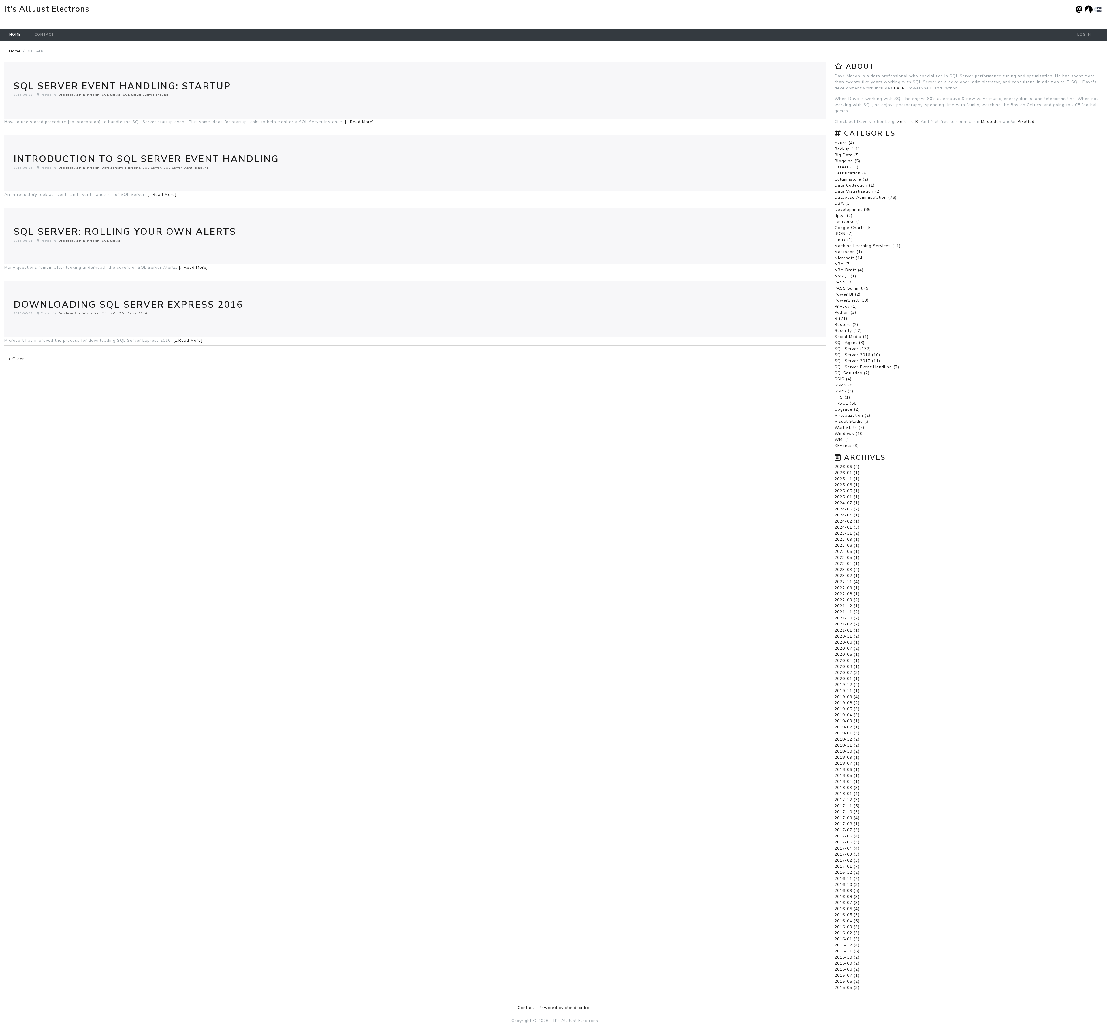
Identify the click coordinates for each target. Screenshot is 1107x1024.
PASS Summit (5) (852, 288)
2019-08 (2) (847, 703)
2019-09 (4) (847, 697)
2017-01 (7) (847, 866)
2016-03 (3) (847, 927)
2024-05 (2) (847, 509)
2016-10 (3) (847, 884)
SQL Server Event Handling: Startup (122, 86)
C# (896, 88)
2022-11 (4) (847, 582)
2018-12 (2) (847, 739)
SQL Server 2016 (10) (857, 355)
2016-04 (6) (847, 921)
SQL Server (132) (853, 349)
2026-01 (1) (847, 473)
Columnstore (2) (851, 179)
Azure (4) (844, 143)
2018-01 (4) (847, 793)
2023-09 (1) (847, 539)
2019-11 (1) (847, 691)
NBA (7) (843, 264)
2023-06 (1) (847, 551)
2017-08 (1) (847, 824)
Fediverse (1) (848, 221)
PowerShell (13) (852, 300)
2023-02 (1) (847, 575)
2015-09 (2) (847, 963)
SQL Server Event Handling (145, 95)
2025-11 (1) (847, 479)
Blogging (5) (847, 161)
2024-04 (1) (847, 515)
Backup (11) (847, 149)
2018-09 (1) (847, 757)
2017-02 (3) (847, 860)
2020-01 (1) (847, 678)
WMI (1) (843, 439)
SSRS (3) (844, 391)
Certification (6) (851, 173)
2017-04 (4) (847, 848)
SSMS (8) (844, 385)
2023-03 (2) (847, 569)
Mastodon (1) (848, 252)
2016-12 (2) (847, 872)
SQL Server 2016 (133, 313)
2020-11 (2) (847, 636)
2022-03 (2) (847, 600)
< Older (16, 359)
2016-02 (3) (847, 933)
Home (15, 34)
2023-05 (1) (847, 557)
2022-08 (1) (847, 594)
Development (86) (853, 209)
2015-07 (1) (847, 975)
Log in (1084, 34)
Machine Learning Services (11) (868, 246)
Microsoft (132, 168)
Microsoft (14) (849, 258)
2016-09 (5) (847, 890)
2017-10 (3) (847, 812)
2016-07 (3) (847, 902)
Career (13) (847, 167)
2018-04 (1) (847, 781)
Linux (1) (844, 240)
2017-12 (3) (847, 800)
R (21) (841, 318)
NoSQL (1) (845, 276)
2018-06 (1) (847, 769)
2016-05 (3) (847, 915)
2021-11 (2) (847, 612)
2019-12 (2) (847, 684)
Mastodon (991, 121)
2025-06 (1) (847, 485)
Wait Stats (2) (849, 427)
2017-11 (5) (847, 806)
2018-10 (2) (847, 751)
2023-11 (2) (847, 533)
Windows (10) (849, 433)
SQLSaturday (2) (852, 373)
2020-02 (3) (847, 672)
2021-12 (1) (847, 606)
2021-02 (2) (847, 624)
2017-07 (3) (847, 830)
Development (112, 168)
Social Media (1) (852, 336)
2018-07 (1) (847, 763)
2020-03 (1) (847, 666)
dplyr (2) (843, 215)
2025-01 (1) (847, 497)
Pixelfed (1026, 121)
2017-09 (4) (847, 818)
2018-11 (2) (847, 745)
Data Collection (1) (855, 185)
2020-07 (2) (847, 648)
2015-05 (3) (847, 987)
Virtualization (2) (852, 415)
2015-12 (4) (847, 945)
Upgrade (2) (847, 409)
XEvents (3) (847, 445)
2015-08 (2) (847, 969)
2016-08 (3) (847, 896)
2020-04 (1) (847, 660)
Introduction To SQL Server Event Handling (146, 159)
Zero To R (907, 121)
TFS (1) (842, 397)
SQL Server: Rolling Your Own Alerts (125, 232)
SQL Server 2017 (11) (857, 361)
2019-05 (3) (847, 709)
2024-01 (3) (847, 527)
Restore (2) (846, 324)
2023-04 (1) (847, 563)
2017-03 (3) (847, 854)
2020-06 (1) (847, 654)
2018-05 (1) (847, 775)
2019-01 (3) (847, 733)
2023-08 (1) (847, 545)
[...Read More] (359, 122)
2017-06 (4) (847, 836)
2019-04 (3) (847, 715)
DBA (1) (843, 203)
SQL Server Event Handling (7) (867, 367)
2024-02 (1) (847, 521)
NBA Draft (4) (849, 270)
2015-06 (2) (847, 981)
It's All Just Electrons (46, 8)
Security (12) (848, 330)
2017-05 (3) (847, 842)
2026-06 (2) (847, 466)
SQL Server (111, 95)
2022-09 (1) (847, 588)
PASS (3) (844, 282)
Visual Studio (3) (852, 421)
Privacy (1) (846, 306)
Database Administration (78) (866, 197)
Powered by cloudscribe (564, 1007)
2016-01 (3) (847, 939)
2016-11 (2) (847, 878)
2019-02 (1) (847, 727)
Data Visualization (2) (858, 191)
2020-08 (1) (847, 642)
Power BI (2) (848, 294)
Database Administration (79, 95)
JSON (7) (844, 233)
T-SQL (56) (846, 403)
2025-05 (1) (847, 491)
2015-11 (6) (847, 951)
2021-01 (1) (847, 630)
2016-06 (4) (847, 909)
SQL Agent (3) (850, 342)
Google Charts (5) (853, 227)
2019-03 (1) (847, 721)
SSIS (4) (843, 379)
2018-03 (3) (847, 787)
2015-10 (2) (847, 957)
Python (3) (845, 312)
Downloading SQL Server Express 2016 (128, 304)
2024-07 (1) (847, 503)
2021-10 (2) (847, 618)
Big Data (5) (847, 155)
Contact (44, 34)
